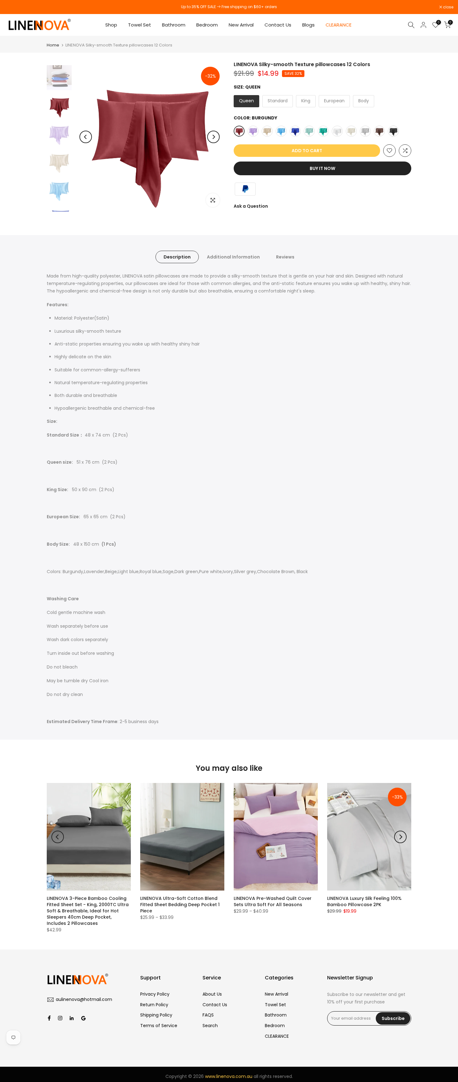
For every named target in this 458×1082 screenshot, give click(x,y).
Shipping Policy (156, 1015)
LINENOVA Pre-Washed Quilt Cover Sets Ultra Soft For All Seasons (273, 901)
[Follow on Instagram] (60, 1018)
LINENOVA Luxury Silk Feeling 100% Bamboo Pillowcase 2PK (364, 901)
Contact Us (278, 25)
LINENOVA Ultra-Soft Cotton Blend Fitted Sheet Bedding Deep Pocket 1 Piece (180, 904)
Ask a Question (251, 206)
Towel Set (139, 25)
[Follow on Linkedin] (71, 1018)
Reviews (285, 257)
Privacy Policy (154, 994)
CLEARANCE (339, 25)
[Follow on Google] (83, 1018)
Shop (111, 25)
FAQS (208, 1015)
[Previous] (85, 137)
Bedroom (207, 25)
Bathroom (173, 25)
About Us (212, 994)
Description (177, 257)
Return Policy (154, 1005)
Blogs (308, 25)
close (13, 7)
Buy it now (322, 168)
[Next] (213, 137)
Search (210, 1025)
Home (53, 45)
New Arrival (241, 25)
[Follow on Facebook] (49, 1018)
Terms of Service (158, 1025)
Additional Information (233, 257)
